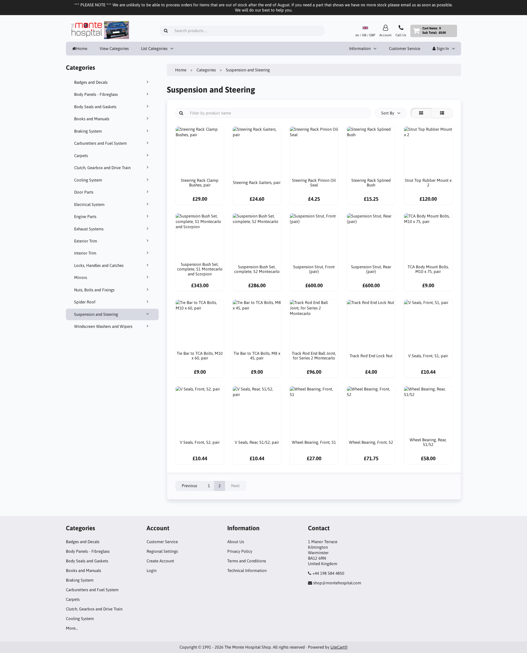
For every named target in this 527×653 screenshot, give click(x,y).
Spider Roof (85, 302)
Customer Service (404, 48)
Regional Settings (162, 551)
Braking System (88, 131)
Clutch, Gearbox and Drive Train (102, 167)
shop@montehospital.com (337, 583)
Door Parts (83, 192)
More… (72, 628)
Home (81, 48)
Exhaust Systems (88, 229)
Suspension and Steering (96, 314)
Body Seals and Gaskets (95, 106)
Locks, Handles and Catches (99, 265)
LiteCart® (338, 647)
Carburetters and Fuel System (100, 143)
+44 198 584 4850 (328, 573)
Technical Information (247, 570)
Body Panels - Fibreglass (96, 94)
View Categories (114, 48)
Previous (189, 485)
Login (151, 570)
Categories (206, 70)
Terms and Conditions (246, 561)
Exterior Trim (85, 241)
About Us (235, 541)
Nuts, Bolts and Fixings (94, 290)
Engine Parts (85, 216)
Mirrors (80, 277)
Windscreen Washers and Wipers (103, 326)
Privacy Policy (239, 551)
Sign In (442, 48)
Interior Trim (85, 253)
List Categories (154, 48)
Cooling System (88, 180)
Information (360, 48)
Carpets (81, 155)
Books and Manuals (91, 118)
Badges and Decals (91, 82)
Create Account (160, 561)
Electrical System (89, 204)
